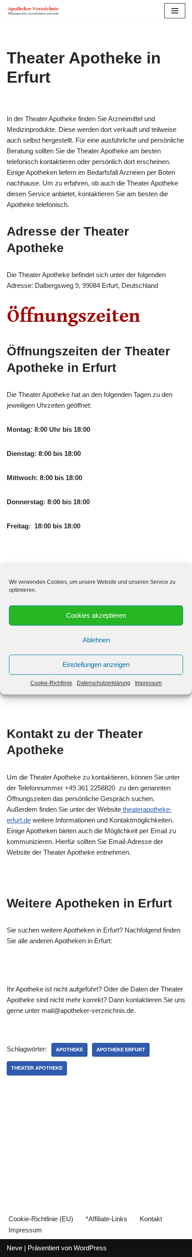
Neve (14, 1248)
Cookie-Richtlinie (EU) (40, 1219)
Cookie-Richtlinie (51, 683)
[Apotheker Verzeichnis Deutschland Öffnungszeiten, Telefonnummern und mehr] (33, 10)
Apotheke (69, 1049)
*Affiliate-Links (106, 1219)
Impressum (148, 683)
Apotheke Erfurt (120, 1049)
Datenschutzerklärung (103, 683)
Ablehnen (96, 640)
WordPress (90, 1248)
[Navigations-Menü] (174, 10)
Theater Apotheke (37, 1068)
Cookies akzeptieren (96, 615)
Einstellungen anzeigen (96, 664)
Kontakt (151, 1219)
